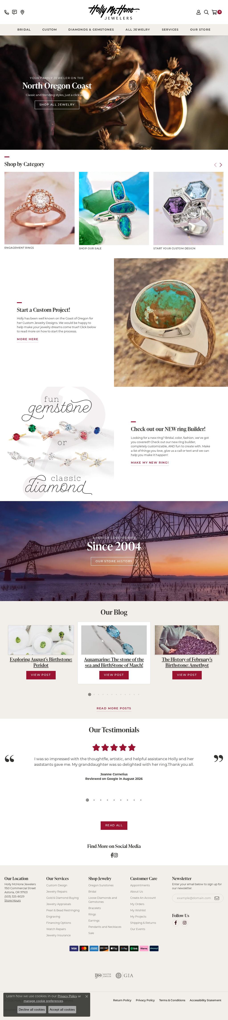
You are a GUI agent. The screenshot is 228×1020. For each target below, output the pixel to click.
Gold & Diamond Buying (62, 897)
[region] (114, 211)
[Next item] (221, 165)
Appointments (140, 885)
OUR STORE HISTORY (114, 561)
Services (170, 29)
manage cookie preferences (43, 1001)
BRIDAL (24, 29)
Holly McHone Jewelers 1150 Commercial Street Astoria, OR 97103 (20, 892)
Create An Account (143, 897)
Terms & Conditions (172, 1000)
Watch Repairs (56, 929)
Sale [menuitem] (91, 933)
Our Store (200, 29)
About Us (136, 891)
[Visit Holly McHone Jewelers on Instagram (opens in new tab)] (184, 922)
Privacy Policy (145, 1000)
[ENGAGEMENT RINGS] (39, 208)
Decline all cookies (32, 1009)
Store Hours (12, 900)
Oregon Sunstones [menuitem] (101, 885)
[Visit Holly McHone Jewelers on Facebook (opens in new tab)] (175, 922)
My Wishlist (138, 910)
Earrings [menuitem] (94, 920)
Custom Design (56, 885)
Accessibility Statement (205, 1000)
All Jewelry (138, 29)
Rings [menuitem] (92, 914)
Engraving (53, 916)
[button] (198, 12)
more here (27, 339)
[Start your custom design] (188, 208)
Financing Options (58, 922)
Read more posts (114, 708)
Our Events (137, 929)
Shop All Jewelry (57, 104)
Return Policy (122, 1000)
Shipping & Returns (143, 922)
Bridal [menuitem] (92, 891)
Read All (114, 825)
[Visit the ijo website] (103, 975)
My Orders (137, 904)
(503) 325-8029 (14, 896)
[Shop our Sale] (114, 208)
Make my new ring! (150, 462)
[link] (6, 12)
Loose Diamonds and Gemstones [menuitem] (102, 899)
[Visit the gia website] (124, 975)
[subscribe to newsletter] (217, 898)
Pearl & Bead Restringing (62, 910)
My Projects (138, 916)
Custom (49, 29)
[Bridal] (57, 444)
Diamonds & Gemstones (91, 29)
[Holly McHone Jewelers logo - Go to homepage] (114, 12)
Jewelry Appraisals (58, 904)
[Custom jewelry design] (171, 322)
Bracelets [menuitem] (94, 908)
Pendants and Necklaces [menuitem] (104, 926)
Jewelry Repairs (56, 891)
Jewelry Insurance (58, 935)
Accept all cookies (62, 1009)
